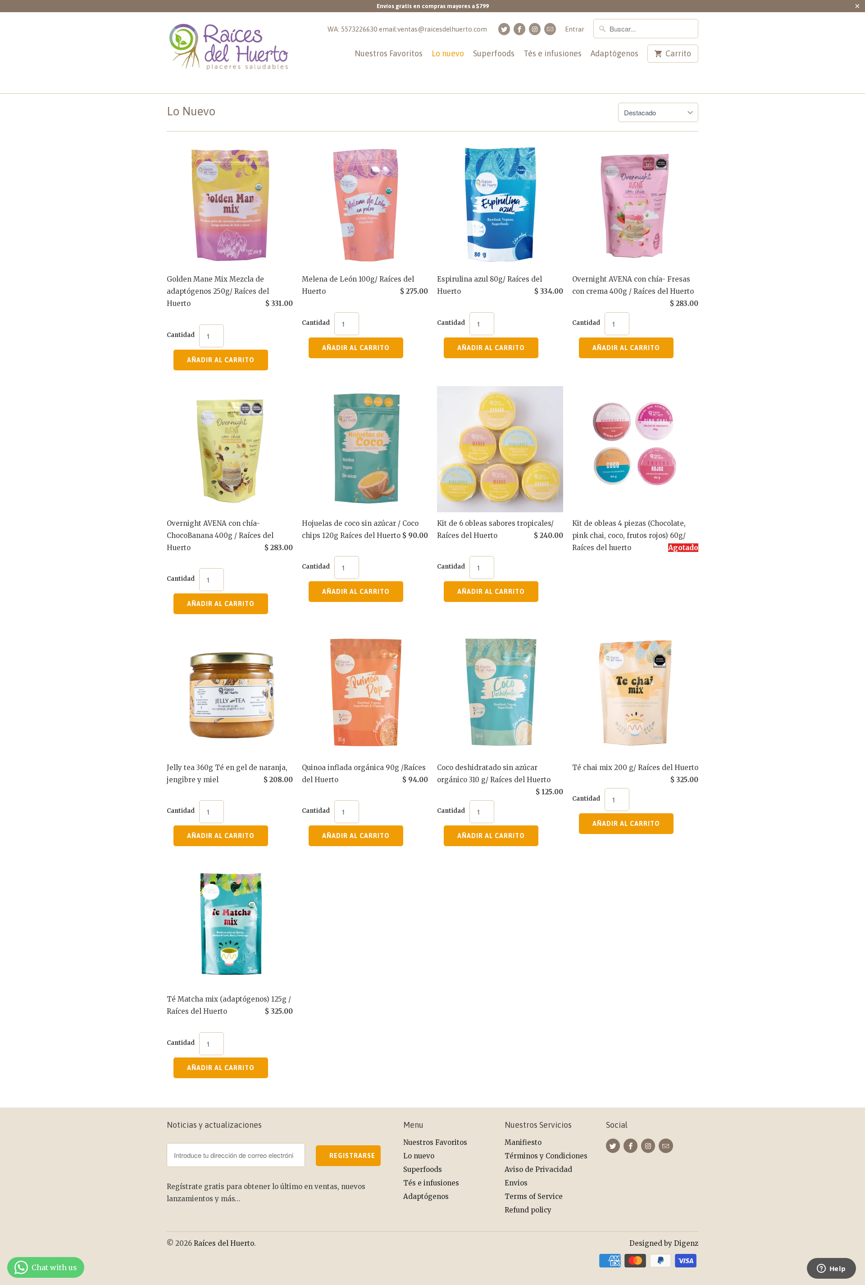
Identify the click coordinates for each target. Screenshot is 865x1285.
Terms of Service (534, 1196)
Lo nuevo (448, 54)
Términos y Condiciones (546, 1156)
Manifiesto (523, 1142)
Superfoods (493, 54)
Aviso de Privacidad (538, 1169)
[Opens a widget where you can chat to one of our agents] (831, 1269)
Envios (516, 1183)
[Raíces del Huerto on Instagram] (535, 29)
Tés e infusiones (553, 54)
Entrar (574, 29)
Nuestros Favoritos (389, 54)
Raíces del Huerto (224, 1243)
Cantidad (181, 335)
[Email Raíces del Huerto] (550, 29)
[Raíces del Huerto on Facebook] (519, 29)
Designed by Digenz (663, 1243)
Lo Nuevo (191, 111)
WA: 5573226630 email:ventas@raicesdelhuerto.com (407, 29)
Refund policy (528, 1210)
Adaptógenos (614, 54)
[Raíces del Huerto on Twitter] (504, 29)
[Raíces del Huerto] (230, 53)
